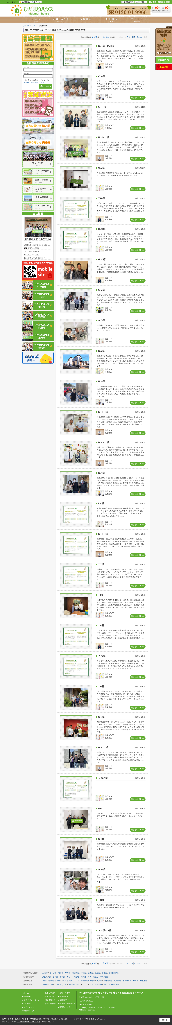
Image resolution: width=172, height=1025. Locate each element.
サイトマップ (29, 1007)
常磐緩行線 (107, 981)
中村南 (62, 977)
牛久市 (67, 973)
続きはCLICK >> (137, 67)
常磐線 (45, 981)
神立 (91, 984)
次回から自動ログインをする (37, 80)
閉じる (164, 1020)
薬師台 (83, 977)
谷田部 (55, 977)
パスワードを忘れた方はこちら (33, 82)
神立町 (76, 977)
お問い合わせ (50, 1004)
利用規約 (27, 1004)
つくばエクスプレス (71, 981)
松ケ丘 (95, 977)
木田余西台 (104, 977)
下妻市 (104, 973)
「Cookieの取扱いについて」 (28, 1022)
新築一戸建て (65, 993)
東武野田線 (127, 981)
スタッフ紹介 (50, 993)
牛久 (79, 984)
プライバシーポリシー (32, 1000)
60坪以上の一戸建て (67, 1004)
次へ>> (139, 37)
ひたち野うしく (61, 984)
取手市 (60, 973)
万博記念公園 (114, 984)
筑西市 (90, 973)
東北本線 (143, 981)
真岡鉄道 (117, 981)
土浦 (51, 984)
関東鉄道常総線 (55, 981)
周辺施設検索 (50, 1000)
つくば (85, 984)
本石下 (69, 977)
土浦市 (45, 973)
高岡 (89, 977)
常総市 (97, 973)
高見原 (45, 977)
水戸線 (99, 981)
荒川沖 (45, 984)
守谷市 (83, 973)
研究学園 (98, 984)
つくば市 (52, 973)
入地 (105, 984)
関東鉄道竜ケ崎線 (88, 981)
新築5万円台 (64, 1000)
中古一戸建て (65, 996)
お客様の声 (49, 996)
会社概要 (27, 996)
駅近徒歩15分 (65, 1007)
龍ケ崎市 (75, 973)
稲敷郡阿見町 (114, 973)
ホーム (26, 993)
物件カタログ (29, 1011)
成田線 (135, 981)
